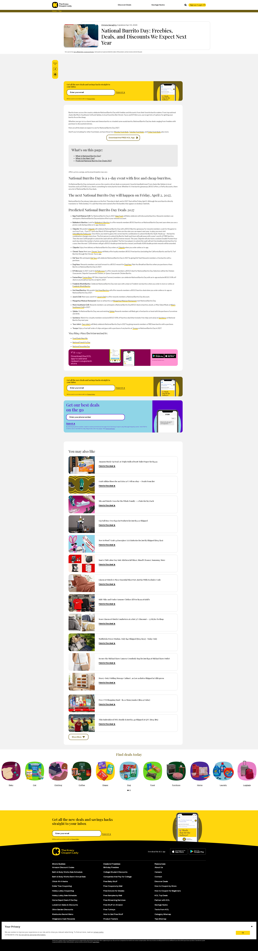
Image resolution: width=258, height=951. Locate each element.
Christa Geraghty (109, 25)
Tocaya (135, 328)
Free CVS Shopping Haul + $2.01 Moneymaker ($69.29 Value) (124, 700)
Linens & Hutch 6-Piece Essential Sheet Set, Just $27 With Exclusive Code (130, 579)
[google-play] (197, 851)
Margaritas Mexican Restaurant (125, 301)
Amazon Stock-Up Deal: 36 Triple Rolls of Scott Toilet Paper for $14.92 (128, 461)
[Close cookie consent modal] (251, 926)
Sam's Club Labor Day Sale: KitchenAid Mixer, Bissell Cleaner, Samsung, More (132, 560)
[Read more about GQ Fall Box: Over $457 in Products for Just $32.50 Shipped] (82, 524)
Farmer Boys (87, 277)
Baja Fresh (119, 216)
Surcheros (162, 318)
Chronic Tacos (96, 251)
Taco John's (86, 324)
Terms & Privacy (110, 428)
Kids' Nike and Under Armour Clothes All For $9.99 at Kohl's (124, 599)
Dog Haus (128, 264)
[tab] (128, 790)
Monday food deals (121, 132)
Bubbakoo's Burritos (102, 222)
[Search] (185, 5)
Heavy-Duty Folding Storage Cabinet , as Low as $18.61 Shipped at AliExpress (131, 678)
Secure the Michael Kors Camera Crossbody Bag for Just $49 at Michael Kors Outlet (134, 658)
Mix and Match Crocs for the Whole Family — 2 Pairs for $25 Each (126, 501)
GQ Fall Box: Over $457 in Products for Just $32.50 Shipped (123, 520)
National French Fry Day (81, 342)
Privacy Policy (91, 98)
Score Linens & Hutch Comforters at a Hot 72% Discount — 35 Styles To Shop (131, 619)
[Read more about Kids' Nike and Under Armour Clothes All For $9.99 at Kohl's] (82, 603)
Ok (243, 933)
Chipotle (91, 229)
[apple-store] (178, 851)
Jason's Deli (101, 297)
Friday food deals (154, 132)
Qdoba (111, 311)
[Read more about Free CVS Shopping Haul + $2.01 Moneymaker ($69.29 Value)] (82, 703)
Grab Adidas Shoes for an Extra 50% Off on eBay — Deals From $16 (127, 481)
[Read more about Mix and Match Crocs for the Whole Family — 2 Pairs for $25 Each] (82, 504)
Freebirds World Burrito (81, 286)
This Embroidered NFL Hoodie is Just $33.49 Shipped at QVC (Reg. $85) (128, 719)
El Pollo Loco (100, 271)
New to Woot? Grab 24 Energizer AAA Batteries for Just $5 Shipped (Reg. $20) (131, 540)
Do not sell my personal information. (32, 935)
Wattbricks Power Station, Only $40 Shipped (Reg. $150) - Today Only (128, 639)
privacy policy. (99, 932)
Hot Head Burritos (102, 290)
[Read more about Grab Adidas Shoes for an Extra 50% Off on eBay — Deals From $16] (82, 485)
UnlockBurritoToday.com (82, 234)
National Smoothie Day (81, 346)
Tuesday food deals (136, 132)
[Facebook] (55, 69)
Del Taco (94, 258)
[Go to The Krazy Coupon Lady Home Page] (62, 5)
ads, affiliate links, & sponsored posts (84, 52)
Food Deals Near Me (80, 338)
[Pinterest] (55, 74)
